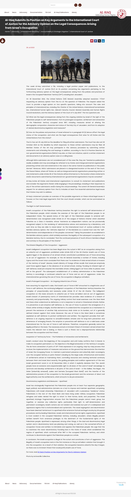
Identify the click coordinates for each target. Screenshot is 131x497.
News (14, 12)
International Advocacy (30, 31)
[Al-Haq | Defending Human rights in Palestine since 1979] (111, 14)
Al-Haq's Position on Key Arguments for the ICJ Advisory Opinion (62, 452)
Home (7, 31)
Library (74, 12)
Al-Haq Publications (61, 12)
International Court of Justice (81, 31)
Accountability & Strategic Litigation (54, 31)
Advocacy (15, 31)
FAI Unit (48, 12)
